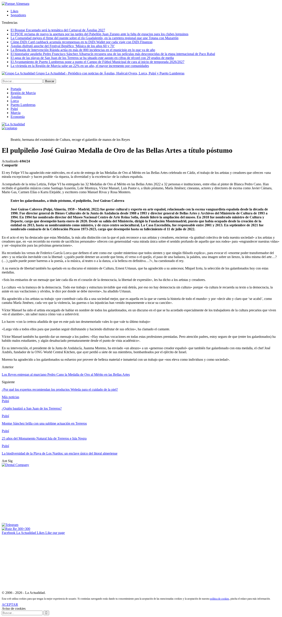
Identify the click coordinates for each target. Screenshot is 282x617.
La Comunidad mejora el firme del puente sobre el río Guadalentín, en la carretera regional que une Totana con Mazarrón (94, 38)
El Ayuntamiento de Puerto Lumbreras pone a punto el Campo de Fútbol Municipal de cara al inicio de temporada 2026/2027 (97, 62)
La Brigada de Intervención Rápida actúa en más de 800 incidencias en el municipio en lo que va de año (83, 50)
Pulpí (14, 109)
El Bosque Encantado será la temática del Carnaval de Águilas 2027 (58, 30)
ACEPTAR (10, 604)
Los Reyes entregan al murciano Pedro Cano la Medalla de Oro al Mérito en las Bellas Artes (66, 374)
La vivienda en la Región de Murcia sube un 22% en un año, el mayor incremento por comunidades (80, 66)
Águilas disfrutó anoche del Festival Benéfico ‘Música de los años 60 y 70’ (63, 46)
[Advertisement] (35, 494)
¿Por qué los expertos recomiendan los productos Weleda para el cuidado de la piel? (60, 389)
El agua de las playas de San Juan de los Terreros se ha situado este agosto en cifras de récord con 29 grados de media (92, 58)
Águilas (16, 97)
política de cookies (219, 598)
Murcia (15, 113)
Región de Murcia (23, 93)
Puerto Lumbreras (23, 105)
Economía (18, 117)
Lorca (15, 101)
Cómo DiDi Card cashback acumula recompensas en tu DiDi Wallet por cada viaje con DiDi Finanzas (81, 42)
